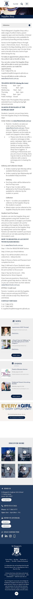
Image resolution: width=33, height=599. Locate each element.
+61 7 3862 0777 (11, 509)
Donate (8, 561)
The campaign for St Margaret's (16, 417)
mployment (24, 560)
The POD (15, 4)
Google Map (6, 500)
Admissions (6, 526)
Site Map (16, 560)
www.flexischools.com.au (10, 78)
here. (23, 59)
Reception (6, 522)
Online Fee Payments (23, 561)
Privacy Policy (8, 560)
